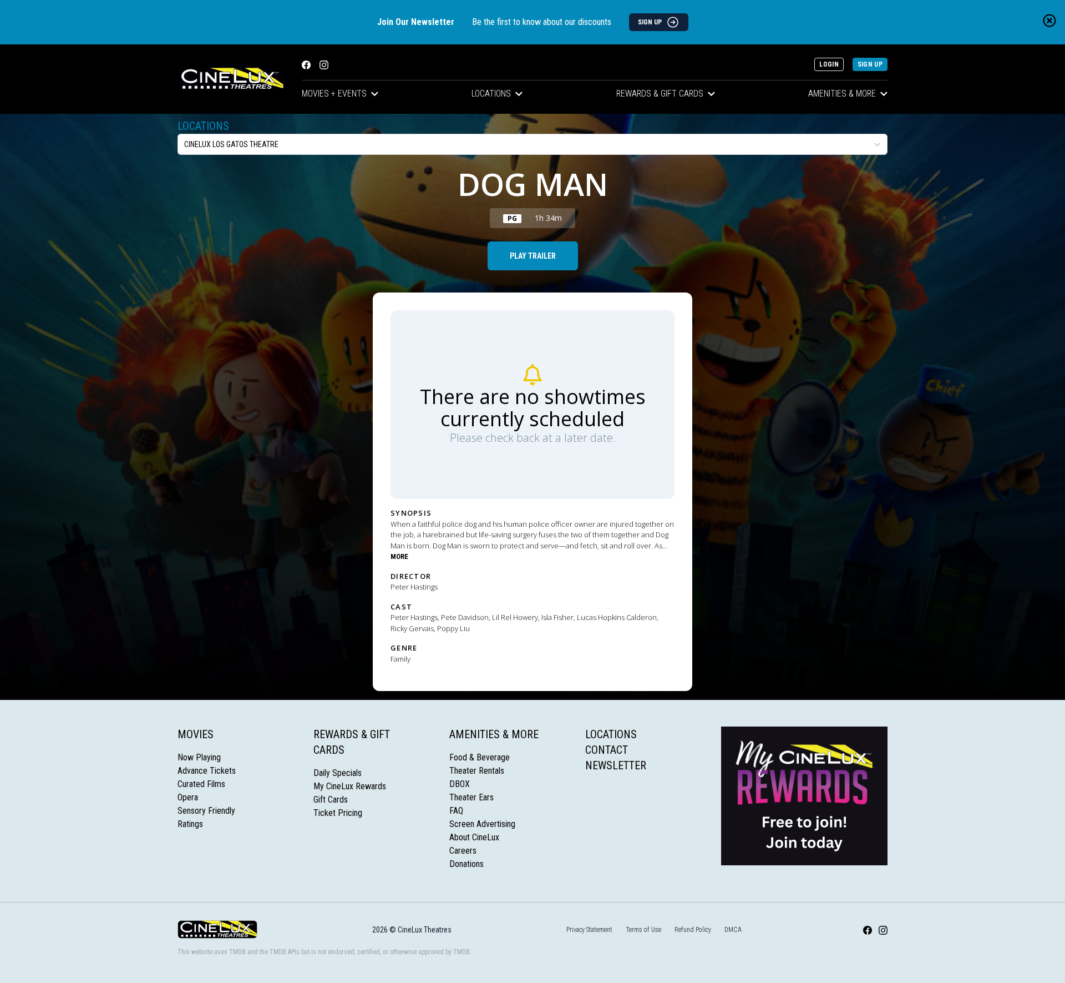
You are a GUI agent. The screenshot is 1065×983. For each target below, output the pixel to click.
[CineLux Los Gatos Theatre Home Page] (231, 79)
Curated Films (201, 784)
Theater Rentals (476, 770)
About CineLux (474, 837)
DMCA (733, 930)
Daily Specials (337, 773)
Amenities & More (842, 93)
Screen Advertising (482, 824)
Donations (466, 864)
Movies (196, 734)
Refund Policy (692, 930)
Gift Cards (330, 799)
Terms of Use (643, 930)
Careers (462, 850)
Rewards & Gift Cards (659, 93)
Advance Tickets (207, 770)
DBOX (459, 784)
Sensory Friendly (206, 810)
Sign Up (870, 64)
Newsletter (615, 765)
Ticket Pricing (337, 813)
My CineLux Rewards (349, 786)
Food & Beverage (479, 757)
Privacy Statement (589, 930)
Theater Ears (471, 797)
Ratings (190, 824)
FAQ (456, 810)
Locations (491, 93)
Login (829, 64)
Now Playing (199, 757)
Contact (606, 750)
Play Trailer (533, 255)
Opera (188, 797)
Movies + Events (334, 93)
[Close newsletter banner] (1049, 20)
